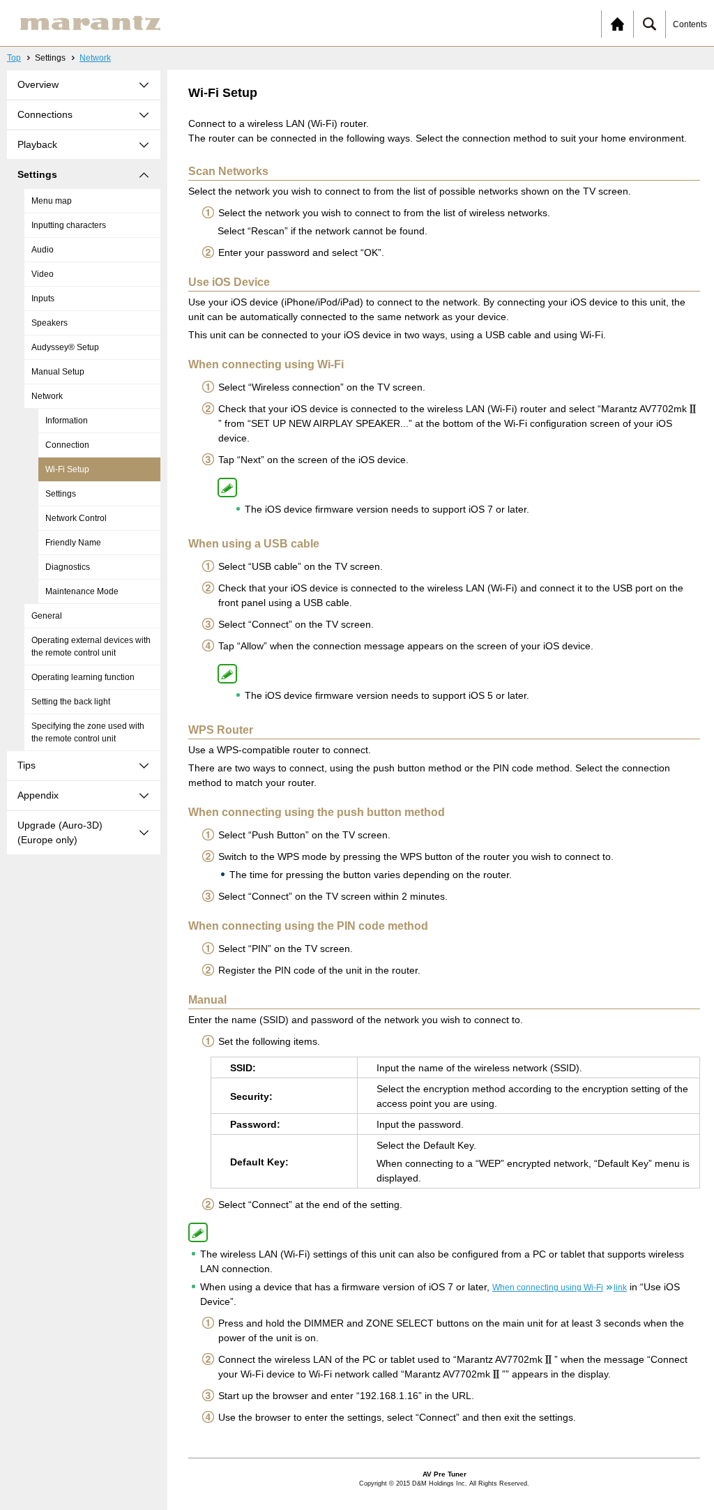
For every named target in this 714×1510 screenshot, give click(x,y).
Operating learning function (83, 677)
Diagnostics (67, 567)
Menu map (51, 201)
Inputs (42, 298)
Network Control (76, 518)
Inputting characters (68, 225)
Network (95, 58)
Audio (42, 250)
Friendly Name (73, 543)
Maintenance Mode (82, 591)
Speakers (49, 323)
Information (66, 420)
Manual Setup (57, 372)
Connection (67, 445)
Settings (60, 494)
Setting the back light (70, 702)
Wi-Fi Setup (67, 469)
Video (42, 274)
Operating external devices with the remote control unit (91, 646)
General (46, 616)
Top (14, 58)
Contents (690, 24)
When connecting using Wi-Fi (559, 1287)
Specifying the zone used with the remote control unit (87, 732)
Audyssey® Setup (65, 347)
